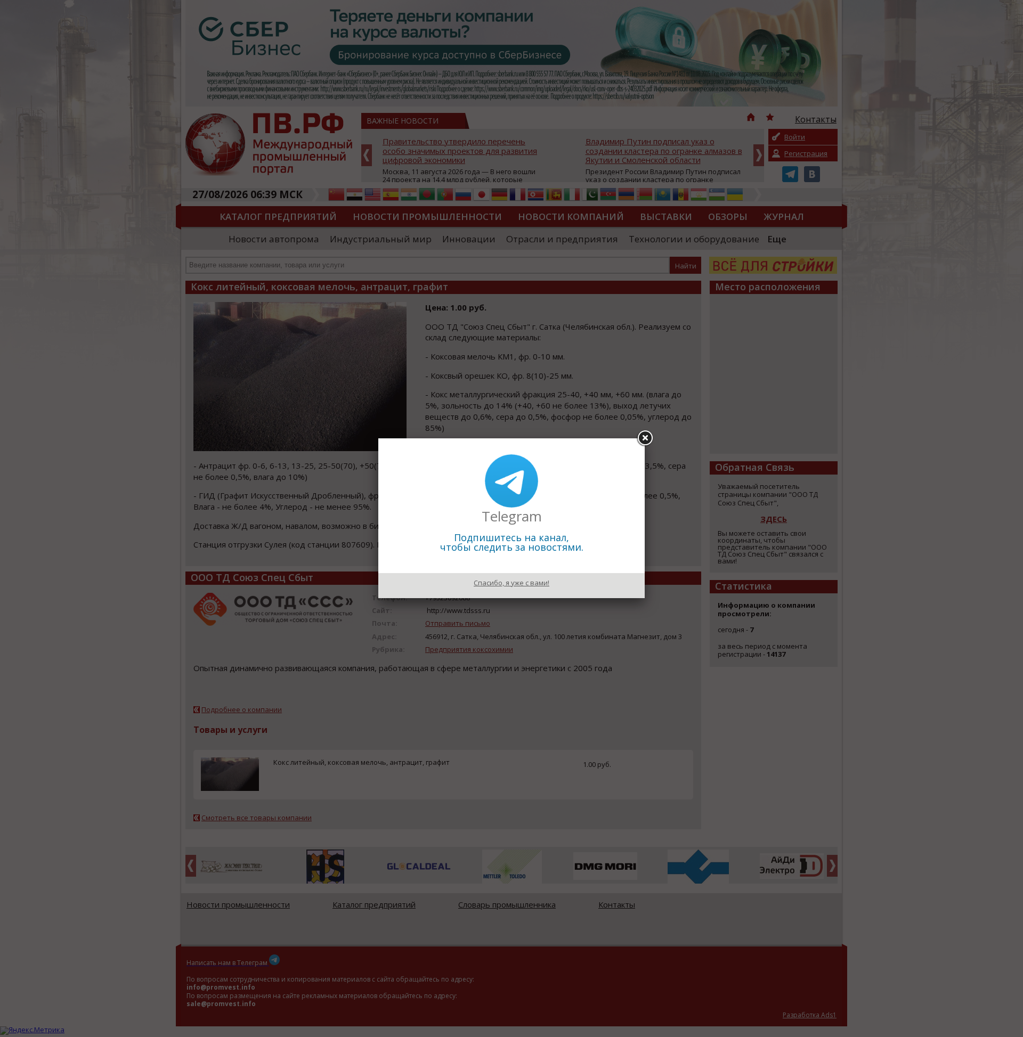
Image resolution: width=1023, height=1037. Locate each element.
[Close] (644, 438)
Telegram (512, 516)
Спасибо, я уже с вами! (511, 582)
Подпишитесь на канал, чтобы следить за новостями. (511, 542)
